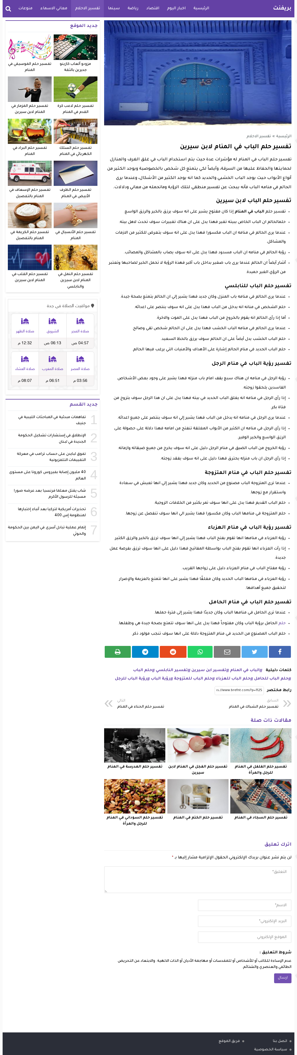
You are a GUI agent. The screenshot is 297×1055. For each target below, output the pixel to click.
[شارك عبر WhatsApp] (200, 651)
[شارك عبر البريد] (227, 651)
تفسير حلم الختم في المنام (198, 818)
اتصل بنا (280, 1041)
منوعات (25, 8)
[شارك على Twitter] (254, 651)
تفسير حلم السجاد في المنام (260, 818)
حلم (282, 623)
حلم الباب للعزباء (233, 679)
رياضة (133, 8)
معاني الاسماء (53, 8)
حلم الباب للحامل (271, 679)
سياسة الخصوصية (270, 1050)
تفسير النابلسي (172, 670)
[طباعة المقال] (117, 651)
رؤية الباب (160, 679)
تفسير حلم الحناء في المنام (140, 704)
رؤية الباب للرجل (131, 679)
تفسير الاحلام (87, 8)
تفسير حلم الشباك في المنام (253, 704)
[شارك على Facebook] (279, 651)
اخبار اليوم (176, 8)
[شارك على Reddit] (173, 651)
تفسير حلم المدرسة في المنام (134, 767)
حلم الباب (142, 670)
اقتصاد (152, 8)
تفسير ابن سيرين (208, 670)
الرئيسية (201, 8)
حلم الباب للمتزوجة (193, 679)
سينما (114, 8)
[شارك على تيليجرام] (145, 651)
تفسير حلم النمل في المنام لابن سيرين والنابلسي (75, 280)
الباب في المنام (245, 670)
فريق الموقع (229, 1041)
